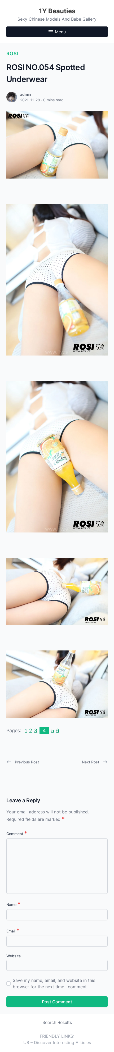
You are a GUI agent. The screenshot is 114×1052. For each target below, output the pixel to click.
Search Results (57, 1022)
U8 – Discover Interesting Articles (57, 1042)
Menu (60, 31)
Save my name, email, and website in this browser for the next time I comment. (54, 983)
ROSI (12, 53)
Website (13, 956)
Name (13, 904)
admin (25, 94)
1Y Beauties (57, 11)
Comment (16, 833)
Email (12, 931)
